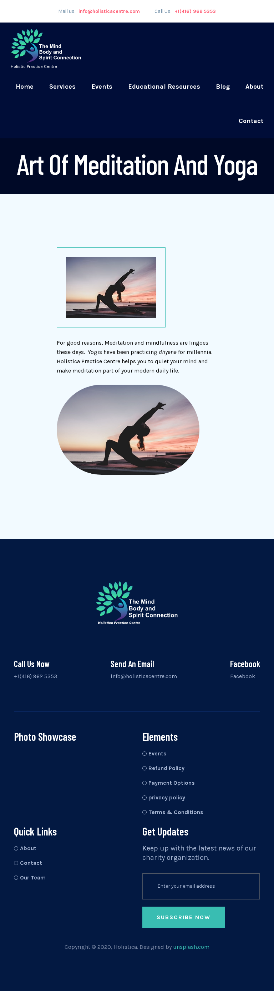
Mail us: (99, 11)
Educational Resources (164, 86)
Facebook (242, 676)
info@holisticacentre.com (144, 676)
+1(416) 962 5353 (35, 676)
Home (25, 86)
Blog (223, 86)
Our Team (33, 877)
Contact (251, 121)
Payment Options (171, 782)
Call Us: (185, 11)
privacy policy (166, 797)
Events (101, 86)
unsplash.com (191, 946)
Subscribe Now (183, 917)
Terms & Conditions (175, 812)
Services (62, 86)
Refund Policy (166, 768)
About (254, 86)
